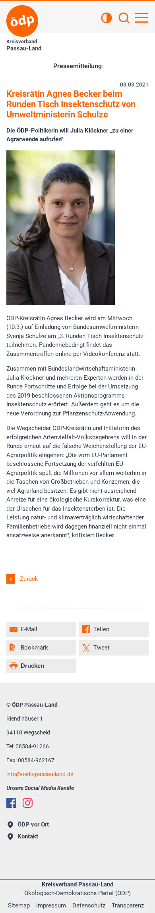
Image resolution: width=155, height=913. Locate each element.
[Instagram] (28, 803)
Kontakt (27, 836)
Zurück (29, 578)
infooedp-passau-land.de (39, 774)
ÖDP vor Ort (33, 824)
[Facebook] (11, 803)
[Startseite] (22, 21)
